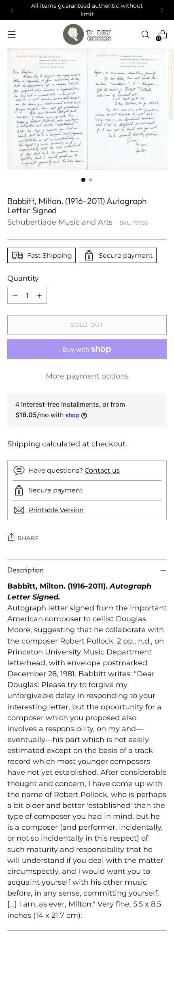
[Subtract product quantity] (15, 295)
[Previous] (12, 10)
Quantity (23, 278)
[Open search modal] (145, 34)
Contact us (102, 470)
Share (28, 538)
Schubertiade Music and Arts (59, 222)
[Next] (162, 10)
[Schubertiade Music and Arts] (87, 34)
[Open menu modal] (11, 34)
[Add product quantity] (39, 295)
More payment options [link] (87, 376)
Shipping (23, 443)
